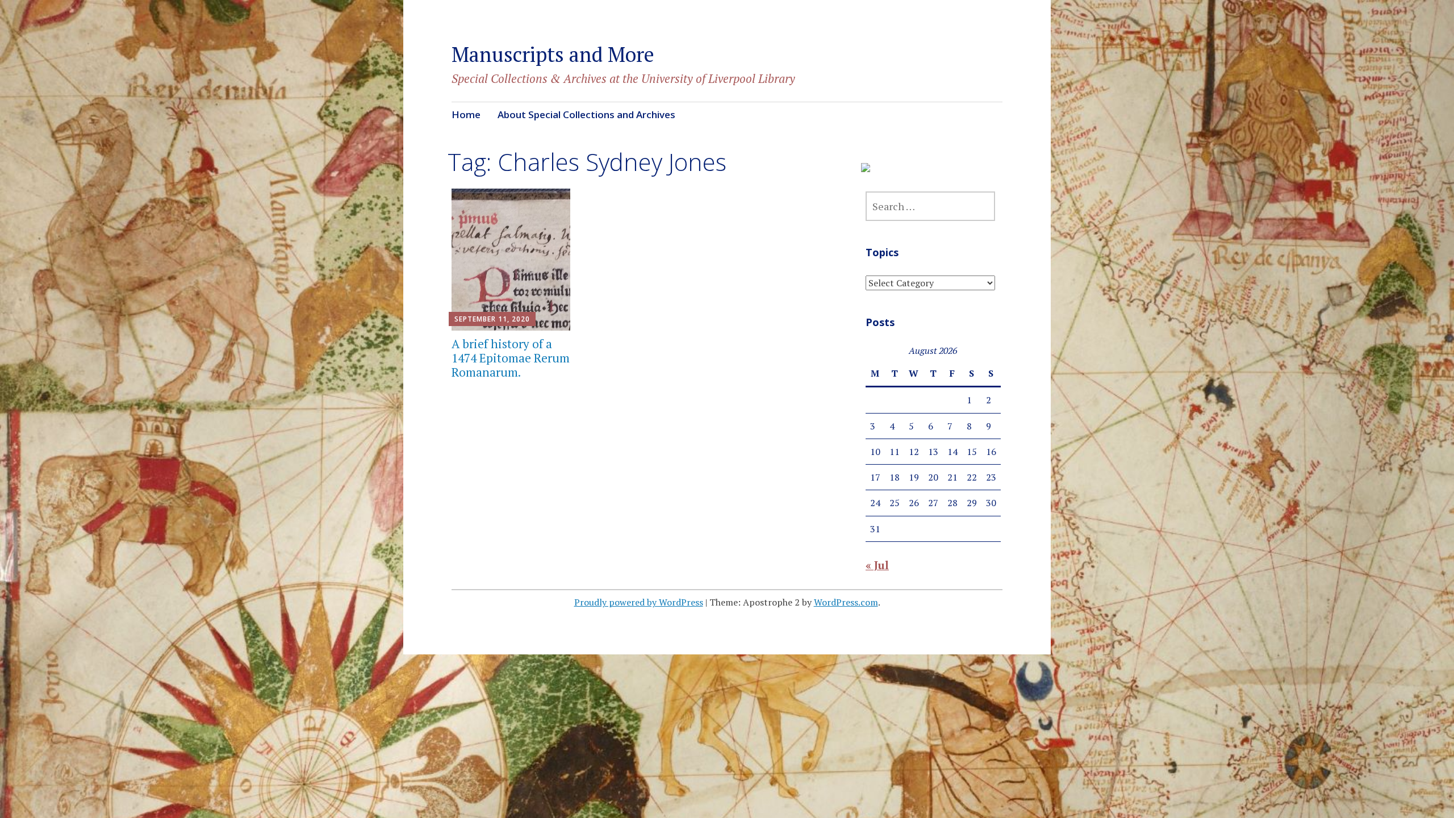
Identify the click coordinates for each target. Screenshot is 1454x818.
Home (466, 114)
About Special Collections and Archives (586, 114)
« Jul (877, 565)
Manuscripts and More (553, 54)
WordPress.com (846, 602)
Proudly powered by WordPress (638, 602)
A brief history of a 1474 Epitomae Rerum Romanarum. (511, 358)
